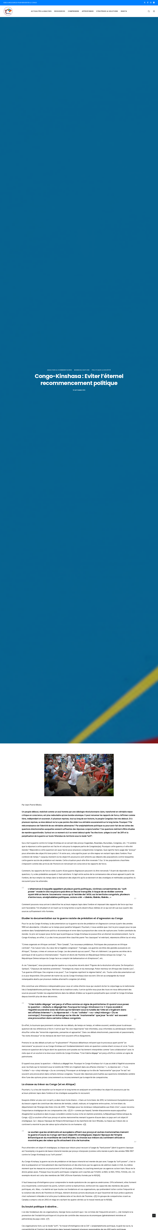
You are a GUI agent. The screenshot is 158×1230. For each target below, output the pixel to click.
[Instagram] (150, 2)
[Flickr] (154, 2)
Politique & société (101, 370)
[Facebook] (147, 2)
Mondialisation (82, 370)
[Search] (147, 11)
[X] (145, 2)
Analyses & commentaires (59, 370)
